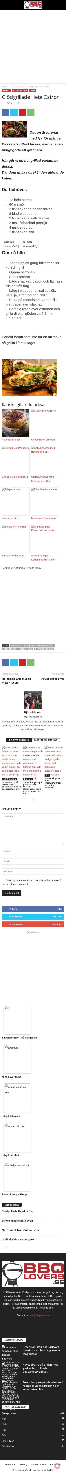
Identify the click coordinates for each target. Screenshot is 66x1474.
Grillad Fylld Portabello (15, 476)
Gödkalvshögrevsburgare (18, 1239)
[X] (14, 112)
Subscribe (56, 924)
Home (4, 86)
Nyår (33, 90)
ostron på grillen (44, 649)
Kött (4, 1418)
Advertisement (38, 1464)
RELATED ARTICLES (19, 740)
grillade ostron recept (42, 645)
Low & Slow (8, 1441)
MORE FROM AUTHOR (45, 740)
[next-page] (35, 799)
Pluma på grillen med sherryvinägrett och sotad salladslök (53, 783)
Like (59, 908)
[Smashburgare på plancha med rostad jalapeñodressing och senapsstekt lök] (33, 763)
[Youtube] (44, 1322)
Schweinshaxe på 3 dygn (17, 1220)
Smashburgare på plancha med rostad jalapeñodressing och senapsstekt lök (32, 788)
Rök (4, 1430)
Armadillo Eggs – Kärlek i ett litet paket (43, 557)
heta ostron (10, 649)
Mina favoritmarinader (44, 518)
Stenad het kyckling (13, 555)
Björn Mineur (33, 712)
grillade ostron (20, 645)
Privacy (23, 1464)
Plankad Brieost (11, 439)
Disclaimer (10, 1464)
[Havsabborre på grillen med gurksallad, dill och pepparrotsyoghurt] (11, 763)
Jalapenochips (10, 518)
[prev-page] (31, 799)
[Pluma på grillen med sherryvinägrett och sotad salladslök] (54, 761)
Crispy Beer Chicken (43, 439)
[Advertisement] (33, 46)
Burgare (28, 779)
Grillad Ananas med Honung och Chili (42, 478)
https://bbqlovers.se (33, 717)
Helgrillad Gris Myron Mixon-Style (16, 680)
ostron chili (25, 649)
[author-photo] (33, 700)
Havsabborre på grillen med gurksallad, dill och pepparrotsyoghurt (11, 785)
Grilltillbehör (8, 1446)
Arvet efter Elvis (52, 678)
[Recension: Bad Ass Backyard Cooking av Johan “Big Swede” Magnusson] (11, 1362)
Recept (6, 90)
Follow (57, 916)
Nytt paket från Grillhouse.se (21, 1230)
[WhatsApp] (30, 112)
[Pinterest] (22, 112)
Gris (47, 775)
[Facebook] (5, 112)
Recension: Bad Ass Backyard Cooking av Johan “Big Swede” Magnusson (42, 1350)
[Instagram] (29, 1322)
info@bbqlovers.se (40, 1315)
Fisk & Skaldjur (17, 86)
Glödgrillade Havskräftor (18, 1211)
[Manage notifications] (57, 1466)
